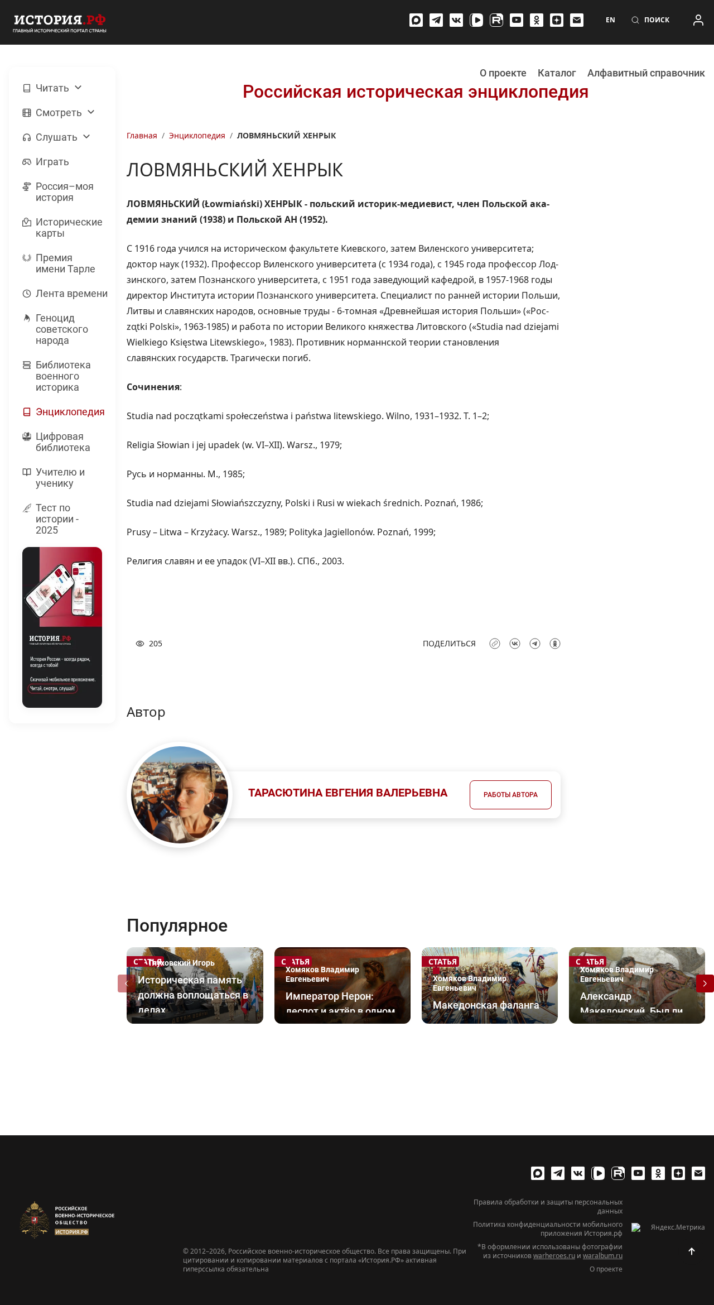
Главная (142, 135)
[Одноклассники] (536, 20)
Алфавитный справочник (646, 73)
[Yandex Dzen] (556, 20)
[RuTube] (496, 20)
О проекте (503, 73)
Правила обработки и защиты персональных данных (548, 1207)
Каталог (557, 73)
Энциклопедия (197, 135)
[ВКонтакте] (456, 20)
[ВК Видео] (476, 20)
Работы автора (511, 795)
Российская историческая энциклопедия (416, 91)
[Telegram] (436, 20)
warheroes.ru (554, 1255)
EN (610, 20)
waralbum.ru (603, 1255)
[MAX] (416, 20)
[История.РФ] (60, 22)
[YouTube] (516, 20)
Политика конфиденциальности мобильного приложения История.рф (548, 1229)
